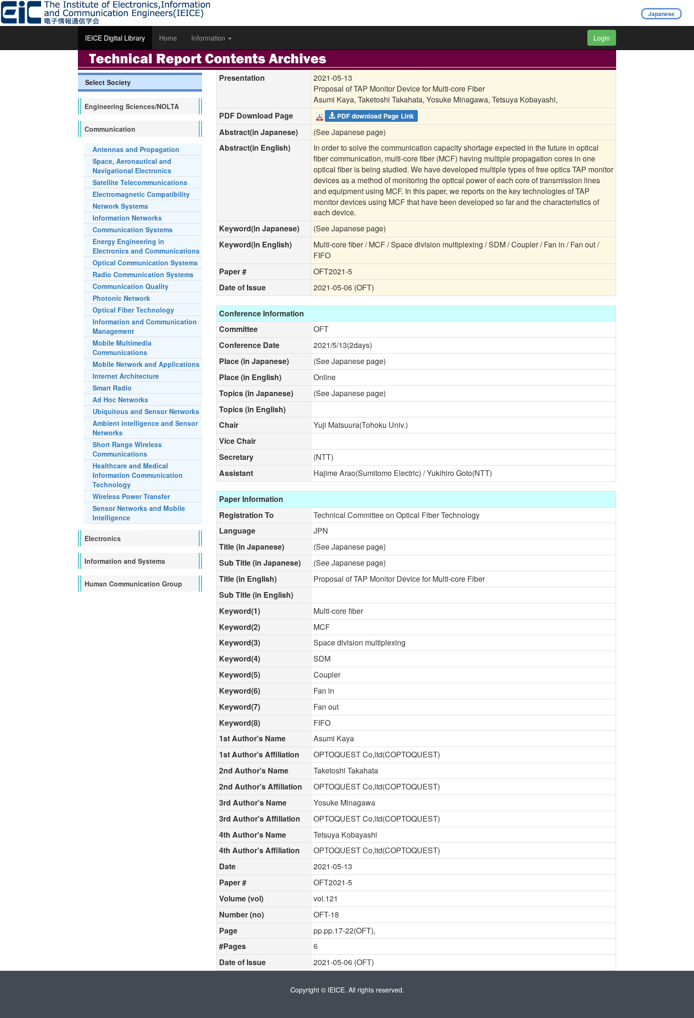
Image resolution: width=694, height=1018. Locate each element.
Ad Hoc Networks (120, 399)
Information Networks (127, 217)
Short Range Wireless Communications (127, 449)
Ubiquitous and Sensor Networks (146, 411)
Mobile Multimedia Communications (122, 347)
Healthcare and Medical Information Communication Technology (138, 475)
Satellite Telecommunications (140, 182)
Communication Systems (133, 229)
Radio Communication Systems (143, 274)
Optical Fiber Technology (133, 309)
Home (168, 37)
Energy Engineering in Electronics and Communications (146, 246)
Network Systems (120, 206)
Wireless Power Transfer (131, 496)
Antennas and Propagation (136, 149)
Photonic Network (121, 298)
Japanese (661, 13)
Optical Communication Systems (145, 262)
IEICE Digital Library (115, 37)
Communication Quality (131, 286)
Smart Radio (112, 387)
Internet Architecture (126, 376)
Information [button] (209, 37)
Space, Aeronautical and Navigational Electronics (132, 165)
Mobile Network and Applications (146, 364)
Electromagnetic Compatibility (141, 194)
